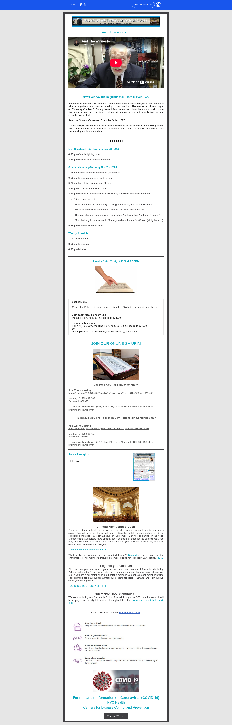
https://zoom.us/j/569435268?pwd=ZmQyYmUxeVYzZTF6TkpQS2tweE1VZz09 (110, 393)
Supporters (135, 555)
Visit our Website (116, 716)
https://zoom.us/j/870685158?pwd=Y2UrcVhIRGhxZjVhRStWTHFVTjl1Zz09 (108, 428)
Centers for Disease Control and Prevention (116, 707)
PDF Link (73, 461)
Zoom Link (100, 315)
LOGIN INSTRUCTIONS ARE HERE (87, 586)
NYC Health (116, 702)
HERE (122, 120)
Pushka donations (129, 612)
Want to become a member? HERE (87, 549)
